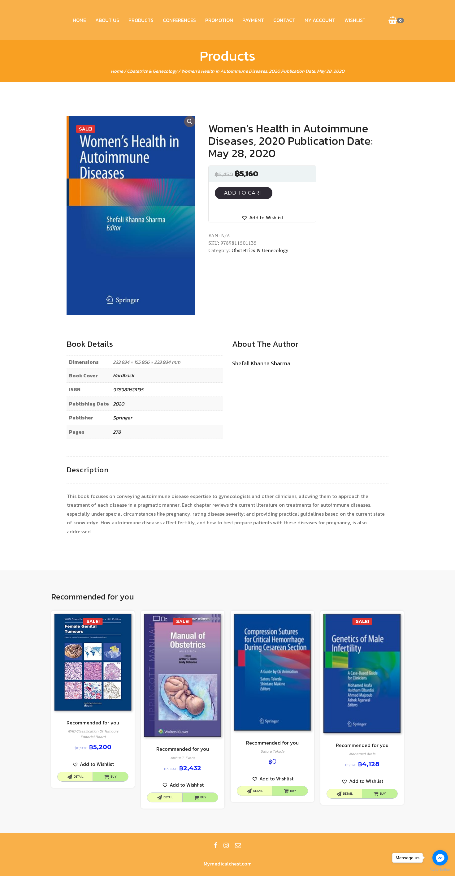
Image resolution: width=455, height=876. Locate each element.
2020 (118, 403)
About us (107, 20)
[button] (262, 217)
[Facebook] (215, 845)
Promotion (219, 20)
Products (141, 20)
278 (117, 432)
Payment (253, 20)
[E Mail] (238, 845)
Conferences (179, 20)
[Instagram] (226, 845)
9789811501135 (128, 389)
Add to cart (243, 193)
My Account (320, 20)
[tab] (87, 470)
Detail (78, 776)
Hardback (123, 375)
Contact (284, 20)
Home (79, 20)
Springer (122, 417)
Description (88, 469)
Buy (113, 776)
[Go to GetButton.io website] (440, 870)
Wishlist (355, 20)
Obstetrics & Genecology (152, 71)
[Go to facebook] (440, 857)
